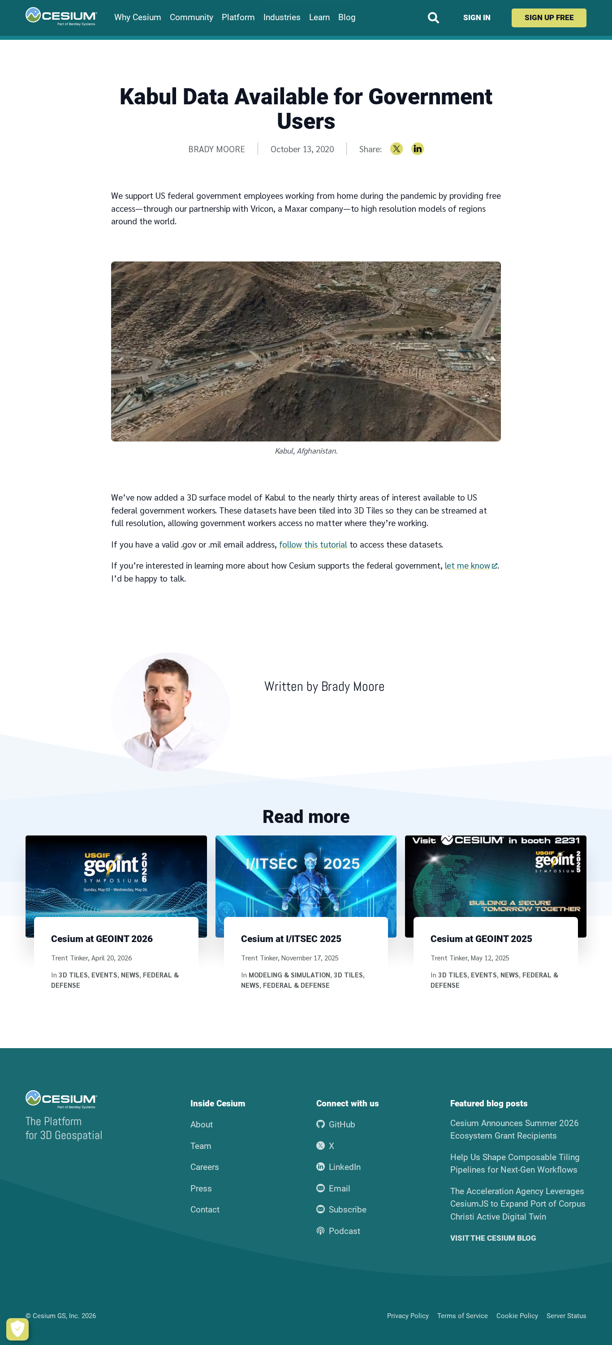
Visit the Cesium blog (493, 1238)
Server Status (566, 1316)
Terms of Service (462, 1316)
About (201, 1124)
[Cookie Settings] (17, 1329)
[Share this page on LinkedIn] (417, 148)
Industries (282, 17)
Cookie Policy (517, 1316)
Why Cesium (137, 17)
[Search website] (433, 18)
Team (200, 1146)
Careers (204, 1167)
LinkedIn (345, 1167)
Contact (205, 1209)
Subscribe (347, 1209)
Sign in (477, 17)
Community (191, 17)
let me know (467, 565)
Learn (319, 17)
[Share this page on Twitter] (396, 148)
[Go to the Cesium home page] (61, 16)
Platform (238, 17)
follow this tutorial (313, 544)
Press (201, 1188)
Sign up (549, 17)
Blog (347, 17)
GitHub (342, 1124)
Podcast (344, 1231)
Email (339, 1188)
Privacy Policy (408, 1316)
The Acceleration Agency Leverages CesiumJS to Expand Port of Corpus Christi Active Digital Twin (518, 1204)
